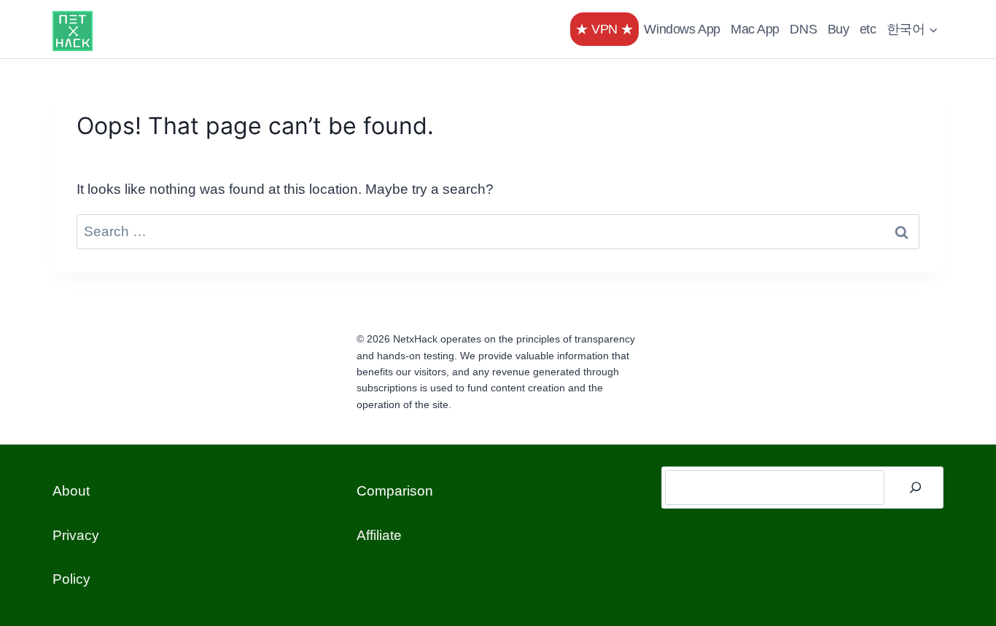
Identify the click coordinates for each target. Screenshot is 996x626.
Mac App (755, 29)
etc (868, 29)
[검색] (916, 487)
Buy (838, 29)
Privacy (75, 535)
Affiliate (379, 535)
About (71, 490)
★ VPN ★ (604, 29)
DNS (803, 29)
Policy (71, 579)
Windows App (682, 29)
